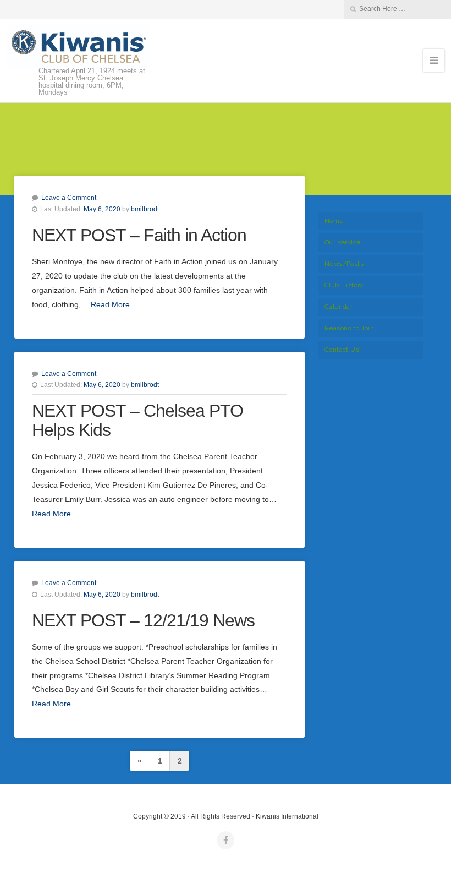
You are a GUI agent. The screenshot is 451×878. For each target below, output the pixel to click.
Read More (110, 304)
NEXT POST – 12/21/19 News (143, 620)
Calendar (338, 306)
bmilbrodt (145, 209)
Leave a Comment (68, 197)
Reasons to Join (349, 328)
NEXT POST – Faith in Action (139, 235)
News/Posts (344, 264)
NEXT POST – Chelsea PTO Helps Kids (137, 420)
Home (334, 221)
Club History (344, 285)
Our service (342, 242)
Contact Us (341, 349)
